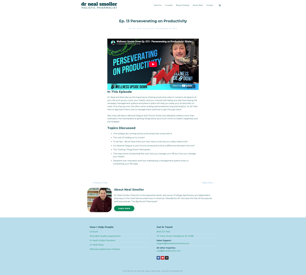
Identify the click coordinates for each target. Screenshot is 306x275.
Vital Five (157, 5)
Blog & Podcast (182, 5)
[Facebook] (158, 258)
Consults (168, 5)
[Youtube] (162, 258)
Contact (209, 5)
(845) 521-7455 (163, 232)
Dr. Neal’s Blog (97, 245)
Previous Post (99, 182)
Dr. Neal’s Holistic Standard (102, 240)
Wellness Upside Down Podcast (105, 249)
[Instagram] (167, 258)
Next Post (208, 182)
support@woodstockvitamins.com (173, 243)
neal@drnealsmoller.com (169, 251)
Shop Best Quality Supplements (105, 236)
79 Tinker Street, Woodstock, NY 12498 (175, 236)
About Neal (198, 5)
